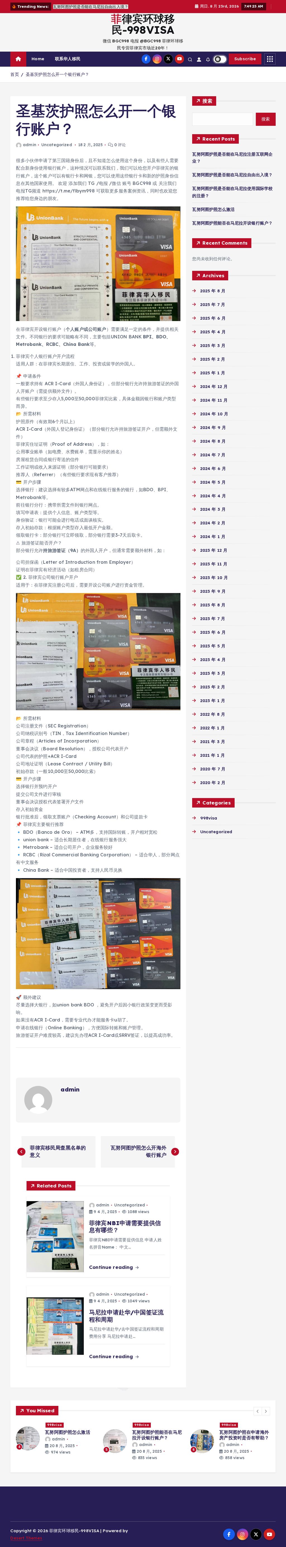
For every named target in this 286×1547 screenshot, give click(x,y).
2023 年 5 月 (212, 646)
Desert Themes (26, 1538)
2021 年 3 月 (212, 741)
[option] (56, 1438)
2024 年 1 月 (212, 536)
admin (29, 144)
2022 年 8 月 (212, 714)
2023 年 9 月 (213, 591)
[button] (258, 1411)
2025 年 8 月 (212, 290)
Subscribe (245, 58)
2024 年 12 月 (214, 386)
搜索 (207, 101)
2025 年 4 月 (213, 331)
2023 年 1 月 (212, 700)
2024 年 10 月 (214, 413)
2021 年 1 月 (212, 755)
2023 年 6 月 (213, 632)
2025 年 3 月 (212, 345)
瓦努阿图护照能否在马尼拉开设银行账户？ (232, 223)
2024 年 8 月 (213, 441)
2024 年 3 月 (213, 509)
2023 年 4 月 (213, 659)
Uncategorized (56, 144)
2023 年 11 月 (213, 564)
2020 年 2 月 (212, 782)
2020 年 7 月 (212, 769)
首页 (14, 74)
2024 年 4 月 (213, 495)
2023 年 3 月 (212, 673)
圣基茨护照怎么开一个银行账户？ (57, 74)
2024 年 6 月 (213, 468)
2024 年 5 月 (213, 482)
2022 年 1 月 (212, 728)
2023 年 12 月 (213, 550)
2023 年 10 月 (214, 577)
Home (38, 58)
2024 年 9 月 (213, 427)
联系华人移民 (67, 58)
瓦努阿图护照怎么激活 (213, 209)
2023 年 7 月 (212, 618)
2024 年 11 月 (214, 400)
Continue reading (112, 1267)
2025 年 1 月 (212, 372)
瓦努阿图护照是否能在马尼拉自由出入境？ (232, 174)
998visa (208, 818)
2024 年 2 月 (212, 523)
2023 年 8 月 (212, 605)
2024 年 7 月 (212, 454)
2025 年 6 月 (213, 318)
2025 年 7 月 (212, 304)
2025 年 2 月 (212, 359)
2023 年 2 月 (212, 687)
